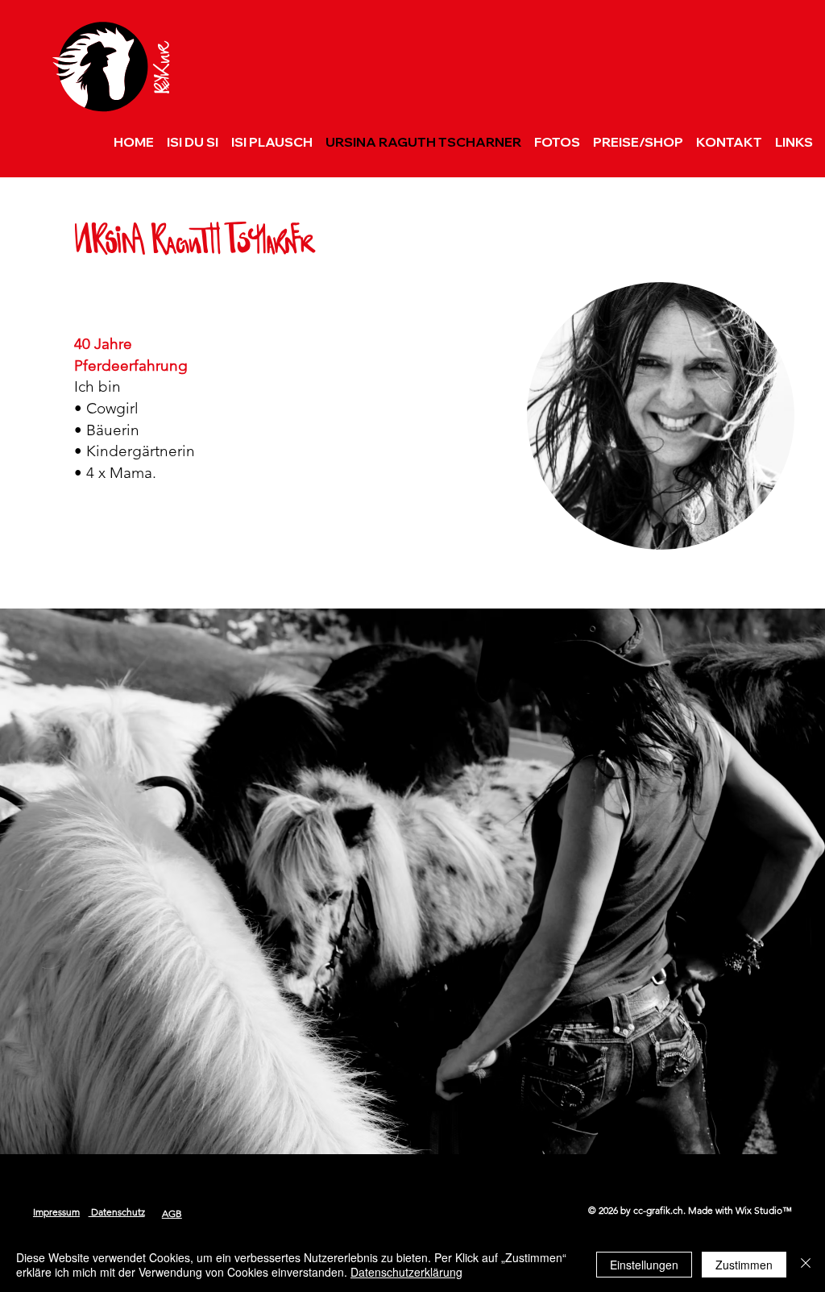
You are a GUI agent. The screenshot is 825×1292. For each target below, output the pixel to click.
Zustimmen (744, 1265)
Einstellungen (644, 1265)
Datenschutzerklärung (406, 1272)
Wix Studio (759, 1210)
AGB (172, 1213)
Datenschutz (117, 1212)
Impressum (56, 1212)
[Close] (805, 1264)
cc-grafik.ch (658, 1210)
